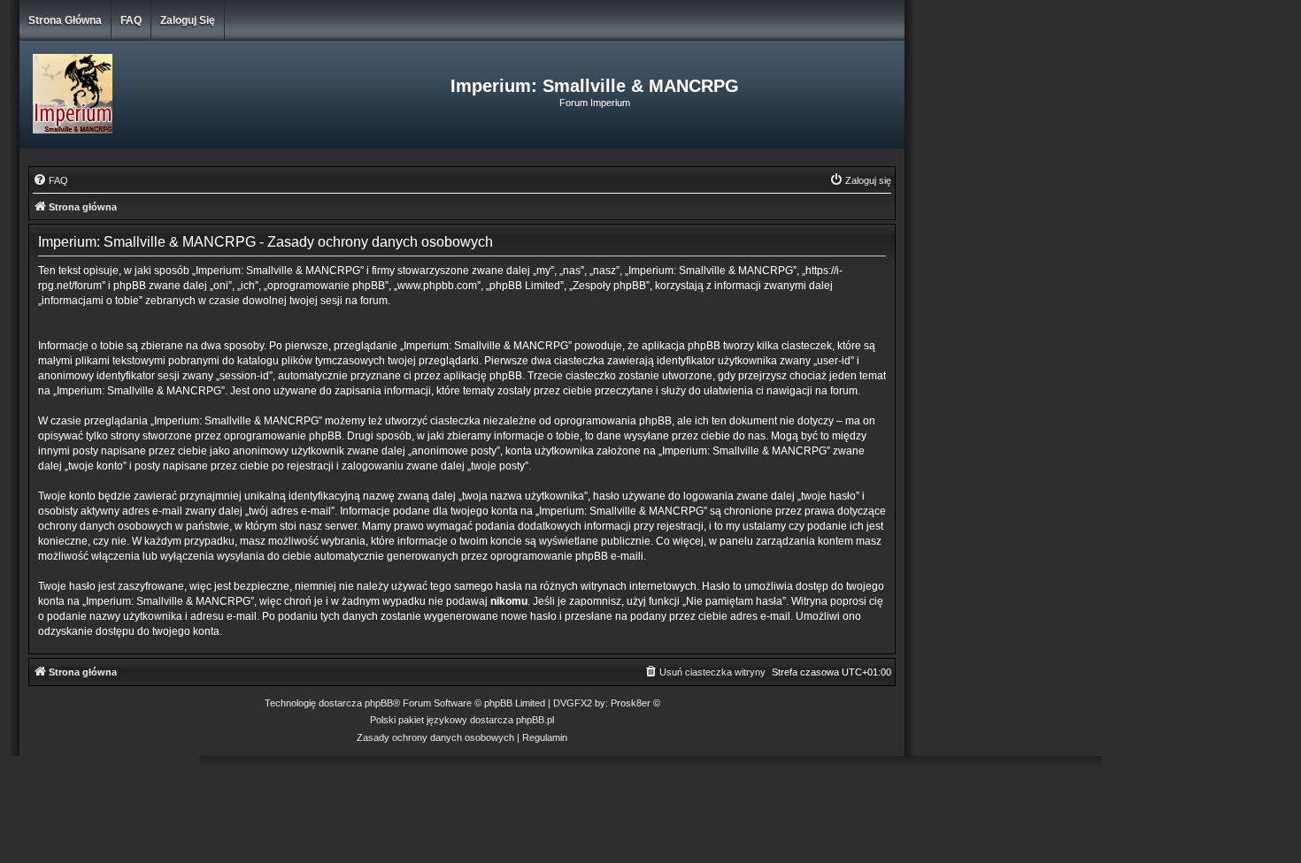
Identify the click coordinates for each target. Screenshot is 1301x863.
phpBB (379, 703)
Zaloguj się (187, 20)
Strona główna (65, 20)
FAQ (131, 20)
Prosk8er (630, 703)
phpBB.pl (535, 719)
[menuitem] (50, 180)
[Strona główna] (167, 94)
